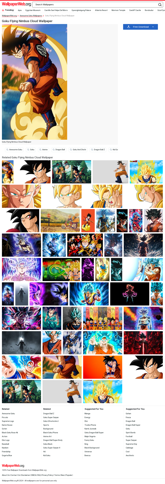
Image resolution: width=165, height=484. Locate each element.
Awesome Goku (15, 150)
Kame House (7, 425)
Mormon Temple (118, 10)
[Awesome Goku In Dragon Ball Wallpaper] (146, 171)
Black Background (92, 448)
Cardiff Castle (135, 10)
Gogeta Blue (7, 455)
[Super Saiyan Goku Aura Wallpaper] (102, 269)
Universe (88, 452)
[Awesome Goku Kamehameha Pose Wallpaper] (102, 367)
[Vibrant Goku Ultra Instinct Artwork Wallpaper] (21, 318)
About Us (6, 475)
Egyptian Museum (33, 10)
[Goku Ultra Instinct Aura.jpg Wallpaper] (143, 245)
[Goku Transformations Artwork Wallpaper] (85, 245)
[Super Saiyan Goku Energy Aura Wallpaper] (122, 220)
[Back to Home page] (16, 4)
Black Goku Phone (50, 433)
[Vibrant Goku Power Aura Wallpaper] (129, 293)
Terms (57, 475)
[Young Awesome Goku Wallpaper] (62, 196)
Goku (32, 150)
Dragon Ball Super (133, 425)
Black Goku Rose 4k (10, 433)
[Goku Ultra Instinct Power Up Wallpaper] (8, 293)
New (63, 475)
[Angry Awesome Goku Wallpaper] (33, 171)
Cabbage (129, 448)
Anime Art (47, 436)
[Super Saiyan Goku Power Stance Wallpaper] (52, 318)
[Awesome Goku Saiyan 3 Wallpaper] (143, 196)
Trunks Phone (90, 425)
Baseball (5, 444)
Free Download (141, 27)
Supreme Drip (131, 444)
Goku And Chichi (79, 150)
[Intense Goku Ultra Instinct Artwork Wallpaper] (113, 245)
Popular (69, 475)
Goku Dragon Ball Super (94, 433)
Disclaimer (25, 475)
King (86, 444)
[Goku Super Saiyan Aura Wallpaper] (21, 342)
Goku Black (47, 444)
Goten (4, 429)
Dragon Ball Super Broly (52, 440)
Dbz (86, 421)
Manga (87, 414)
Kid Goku (116, 150)
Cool (127, 452)
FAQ (39, 475)
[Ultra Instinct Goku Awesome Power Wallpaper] (72, 342)
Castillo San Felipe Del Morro (56, 10)
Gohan (128, 414)
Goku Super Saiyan (51, 417)
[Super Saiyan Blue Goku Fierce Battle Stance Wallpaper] (21, 367)
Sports (46, 425)
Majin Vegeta (90, 436)
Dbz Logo (6, 440)
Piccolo (5, 417)
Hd (44, 452)
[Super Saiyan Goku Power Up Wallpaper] (135, 220)
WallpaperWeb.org (9, 16)
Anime (45, 150)
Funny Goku (89, 440)
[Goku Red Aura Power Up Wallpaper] (143, 342)
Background (48, 429)
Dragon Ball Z (99, 150)
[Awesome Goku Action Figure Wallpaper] (110, 171)
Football (129, 436)
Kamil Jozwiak (90, 429)
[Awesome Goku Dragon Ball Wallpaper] (61, 269)
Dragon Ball (60, 150)
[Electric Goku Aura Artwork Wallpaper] (116, 269)
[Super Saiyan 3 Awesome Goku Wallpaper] (21, 196)
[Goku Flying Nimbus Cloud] (8, 171)
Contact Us (15, 475)
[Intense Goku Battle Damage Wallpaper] (153, 220)
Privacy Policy (47, 475)
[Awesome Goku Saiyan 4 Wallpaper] (20, 220)
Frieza (128, 417)
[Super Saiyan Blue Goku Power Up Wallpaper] (105, 220)
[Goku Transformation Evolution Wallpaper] (102, 318)
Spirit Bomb (130, 433)
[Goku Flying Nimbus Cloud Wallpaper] (62, 367)
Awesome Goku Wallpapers (31, 16)
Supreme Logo (8, 421)
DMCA (33, 475)
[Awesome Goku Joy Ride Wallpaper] (60, 220)
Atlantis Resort (101, 10)
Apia (20, 10)
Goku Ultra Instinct (51, 421)
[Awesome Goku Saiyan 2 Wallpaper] (102, 196)
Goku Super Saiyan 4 (51, 448)
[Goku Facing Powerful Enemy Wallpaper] (49, 293)
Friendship (6, 452)
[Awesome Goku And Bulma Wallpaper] (71, 171)
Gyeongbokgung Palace (81, 10)
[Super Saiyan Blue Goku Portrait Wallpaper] (72, 318)
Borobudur (149, 10)
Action (4, 436)
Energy (87, 417)
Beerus (87, 455)
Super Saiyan (131, 440)
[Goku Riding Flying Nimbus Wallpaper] (88, 220)
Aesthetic (130, 455)
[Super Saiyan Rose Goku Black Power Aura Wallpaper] (88, 269)
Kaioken (5, 448)
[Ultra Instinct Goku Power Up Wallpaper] (21, 245)
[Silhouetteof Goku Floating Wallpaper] (21, 293)
